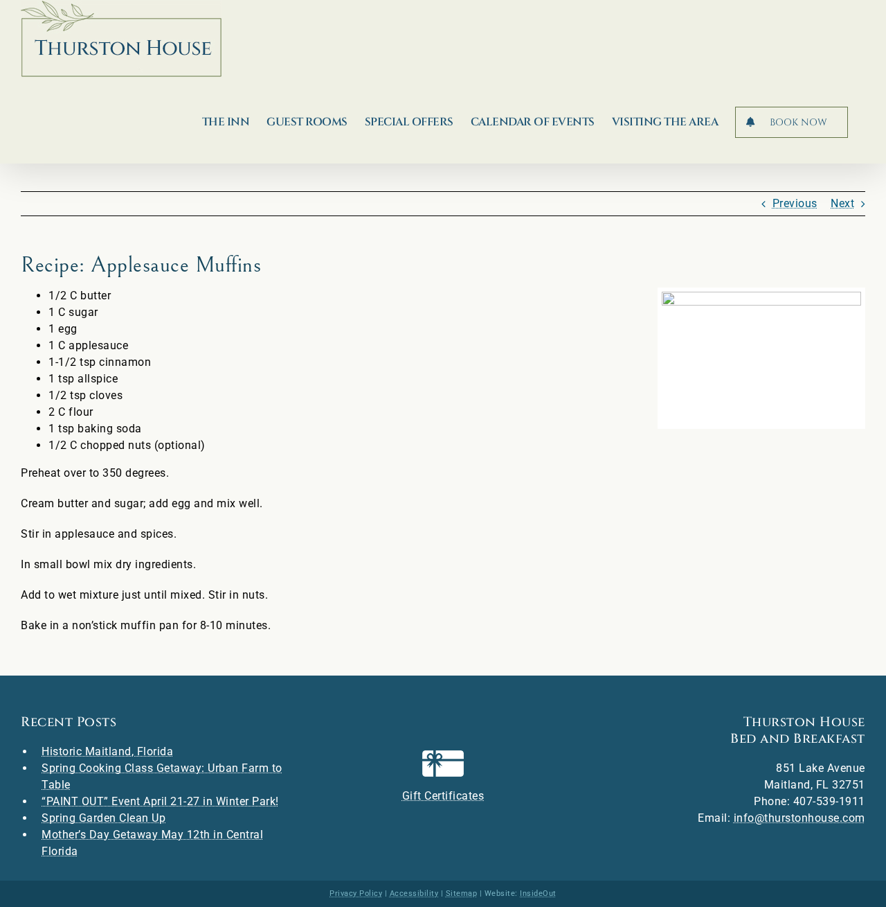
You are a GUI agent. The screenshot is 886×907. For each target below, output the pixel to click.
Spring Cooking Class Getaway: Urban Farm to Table (162, 776)
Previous (794, 203)
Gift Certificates (443, 795)
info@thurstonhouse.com (799, 818)
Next (842, 203)
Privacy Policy (355, 893)
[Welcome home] (121, 39)
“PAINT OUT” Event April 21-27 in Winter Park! (160, 801)
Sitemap (462, 893)
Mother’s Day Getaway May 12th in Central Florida (152, 843)
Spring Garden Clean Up (103, 818)
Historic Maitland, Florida (107, 751)
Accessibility (414, 893)
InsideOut (538, 893)
